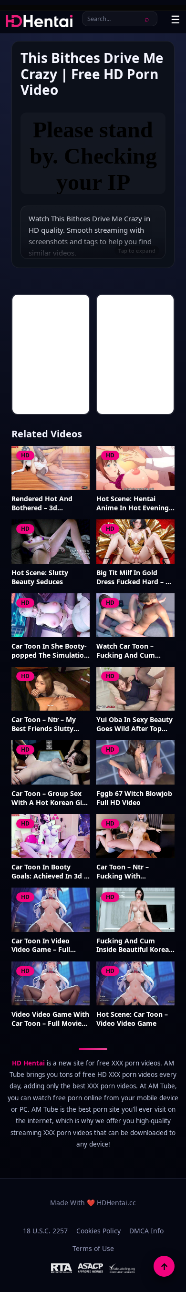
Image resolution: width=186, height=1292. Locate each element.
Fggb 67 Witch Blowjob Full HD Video (134, 798)
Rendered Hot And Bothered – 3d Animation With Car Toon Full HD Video (44, 504)
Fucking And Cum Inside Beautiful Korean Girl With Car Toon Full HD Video (134, 946)
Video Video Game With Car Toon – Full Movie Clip (50, 1019)
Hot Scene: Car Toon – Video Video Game (132, 1019)
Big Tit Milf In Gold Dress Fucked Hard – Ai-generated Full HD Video (135, 577)
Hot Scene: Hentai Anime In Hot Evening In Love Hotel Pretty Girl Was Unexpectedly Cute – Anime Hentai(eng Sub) (133, 504)
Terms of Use (93, 1248)
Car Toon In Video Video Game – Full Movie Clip (40, 946)
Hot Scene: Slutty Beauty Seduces (39, 577)
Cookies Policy (98, 1230)
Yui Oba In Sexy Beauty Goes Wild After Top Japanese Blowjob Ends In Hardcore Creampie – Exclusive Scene (135, 724)
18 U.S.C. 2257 (45, 1230)
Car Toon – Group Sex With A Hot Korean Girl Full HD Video (49, 798)
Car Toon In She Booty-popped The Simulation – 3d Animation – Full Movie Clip (49, 651)
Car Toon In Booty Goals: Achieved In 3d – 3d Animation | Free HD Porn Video (49, 872)
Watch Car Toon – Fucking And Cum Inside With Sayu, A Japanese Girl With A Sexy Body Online (130, 651)
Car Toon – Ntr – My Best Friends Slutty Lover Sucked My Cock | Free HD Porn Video (48, 724)
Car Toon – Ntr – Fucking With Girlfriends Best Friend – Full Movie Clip (133, 872)
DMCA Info (146, 1230)
